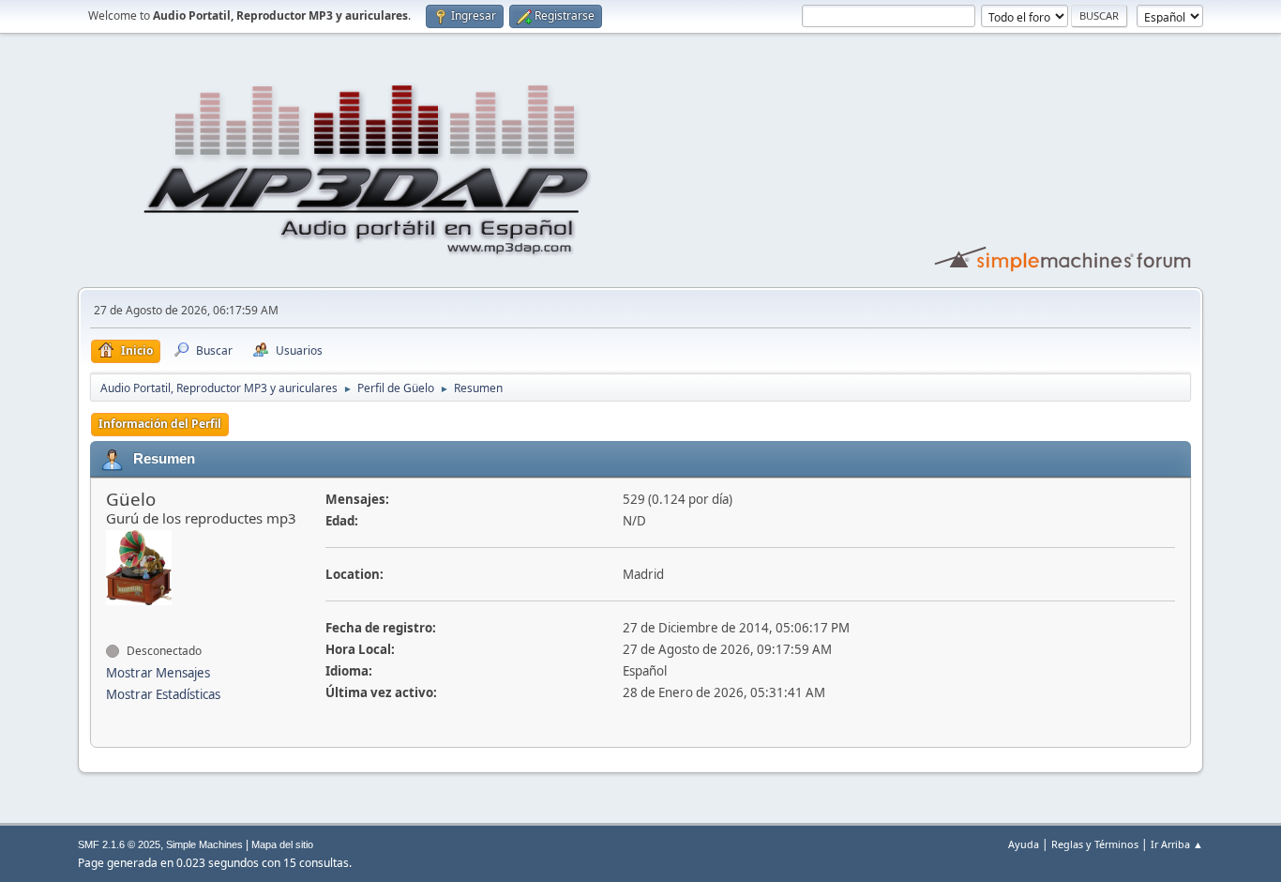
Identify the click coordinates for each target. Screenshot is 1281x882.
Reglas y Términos (1094, 844)
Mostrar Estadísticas (163, 694)
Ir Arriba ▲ (1177, 844)
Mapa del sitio (282, 844)
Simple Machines (204, 844)
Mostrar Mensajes (158, 672)
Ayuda (1023, 844)
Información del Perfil (159, 424)
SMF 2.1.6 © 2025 (119, 844)
